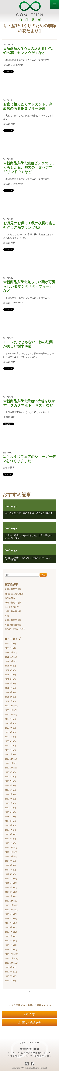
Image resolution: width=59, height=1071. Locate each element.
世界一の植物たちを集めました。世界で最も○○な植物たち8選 (28, 536)
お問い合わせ (29, 1023)
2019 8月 (10, 777)
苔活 (7, 616)
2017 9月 (10, 861)
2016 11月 (11, 905)
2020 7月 (10, 728)
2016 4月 (11, 936)
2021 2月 (10, 697)
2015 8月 (11, 972)
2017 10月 (11, 856)
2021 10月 (11, 661)
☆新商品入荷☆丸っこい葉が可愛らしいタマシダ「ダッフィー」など (29, 286)
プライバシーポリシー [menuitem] (29, 1043)
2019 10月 (11, 768)
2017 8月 (10, 865)
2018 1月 (10, 843)
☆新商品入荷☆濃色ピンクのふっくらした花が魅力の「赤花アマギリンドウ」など (29, 167)
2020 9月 (10, 719)
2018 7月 (10, 816)
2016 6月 (11, 927)
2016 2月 (11, 945)
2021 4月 (10, 688)
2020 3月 (10, 745)
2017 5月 (11, 879)
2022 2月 (10, 648)
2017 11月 (11, 852)
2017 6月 (10, 874)
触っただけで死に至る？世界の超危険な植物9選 (29, 513)
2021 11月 (11, 657)
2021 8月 (10, 670)
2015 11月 (11, 958)
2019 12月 (11, 759)
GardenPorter (17, 65)
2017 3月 (11, 887)
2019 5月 (10, 790)
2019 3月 (10, 799)
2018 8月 (10, 812)
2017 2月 (11, 892)
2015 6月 (10, 981)
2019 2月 (10, 803)
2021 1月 (10, 701)
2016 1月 (11, 949)
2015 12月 (11, 954)
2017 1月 (11, 896)
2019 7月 (10, 781)
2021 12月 (11, 652)
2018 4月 (10, 830)
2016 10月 (11, 910)
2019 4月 (10, 794)
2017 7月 (10, 870)
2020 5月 (10, 737)
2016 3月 (11, 941)
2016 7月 (11, 923)
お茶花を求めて (12, 607)
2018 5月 (10, 825)
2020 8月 (10, 723)
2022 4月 (10, 643)
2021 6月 (10, 679)
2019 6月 (10, 785)
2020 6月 (10, 732)
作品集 (29, 1015)
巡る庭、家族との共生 (15, 629)
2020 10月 (11, 714)
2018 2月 (10, 839)
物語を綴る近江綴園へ (15, 594)
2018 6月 (10, 821)
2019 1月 (10, 808)
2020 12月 (11, 706)
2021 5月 (10, 683)
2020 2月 (10, 750)
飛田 (13, 124)
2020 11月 (11, 710)
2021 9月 (10, 666)
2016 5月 (11, 932)
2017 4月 (11, 883)
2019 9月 (10, 772)
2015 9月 (11, 967)
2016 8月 (11, 918)
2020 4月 (10, 741)
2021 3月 (10, 692)
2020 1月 (10, 754)
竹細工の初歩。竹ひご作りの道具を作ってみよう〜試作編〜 (28, 558)
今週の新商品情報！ (14, 589)
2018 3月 (11, 834)
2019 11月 (11, 763)
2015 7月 (11, 976)
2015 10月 (11, 963)
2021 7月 (10, 675)
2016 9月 (11, 914)
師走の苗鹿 (10, 598)
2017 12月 (11, 847)
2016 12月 (11, 901)
